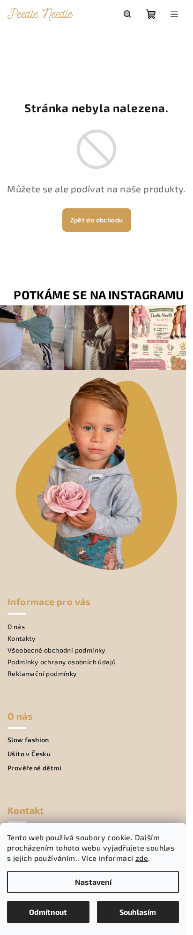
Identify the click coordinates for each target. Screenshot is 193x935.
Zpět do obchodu (96, 220)
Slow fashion (28, 740)
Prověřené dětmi (34, 768)
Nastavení (93, 881)
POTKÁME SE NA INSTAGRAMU (99, 295)
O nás (16, 627)
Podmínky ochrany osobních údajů (61, 662)
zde (141, 857)
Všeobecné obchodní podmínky (56, 650)
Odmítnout (48, 911)
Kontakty (21, 638)
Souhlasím (137, 911)
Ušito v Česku (29, 754)
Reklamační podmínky (42, 673)
